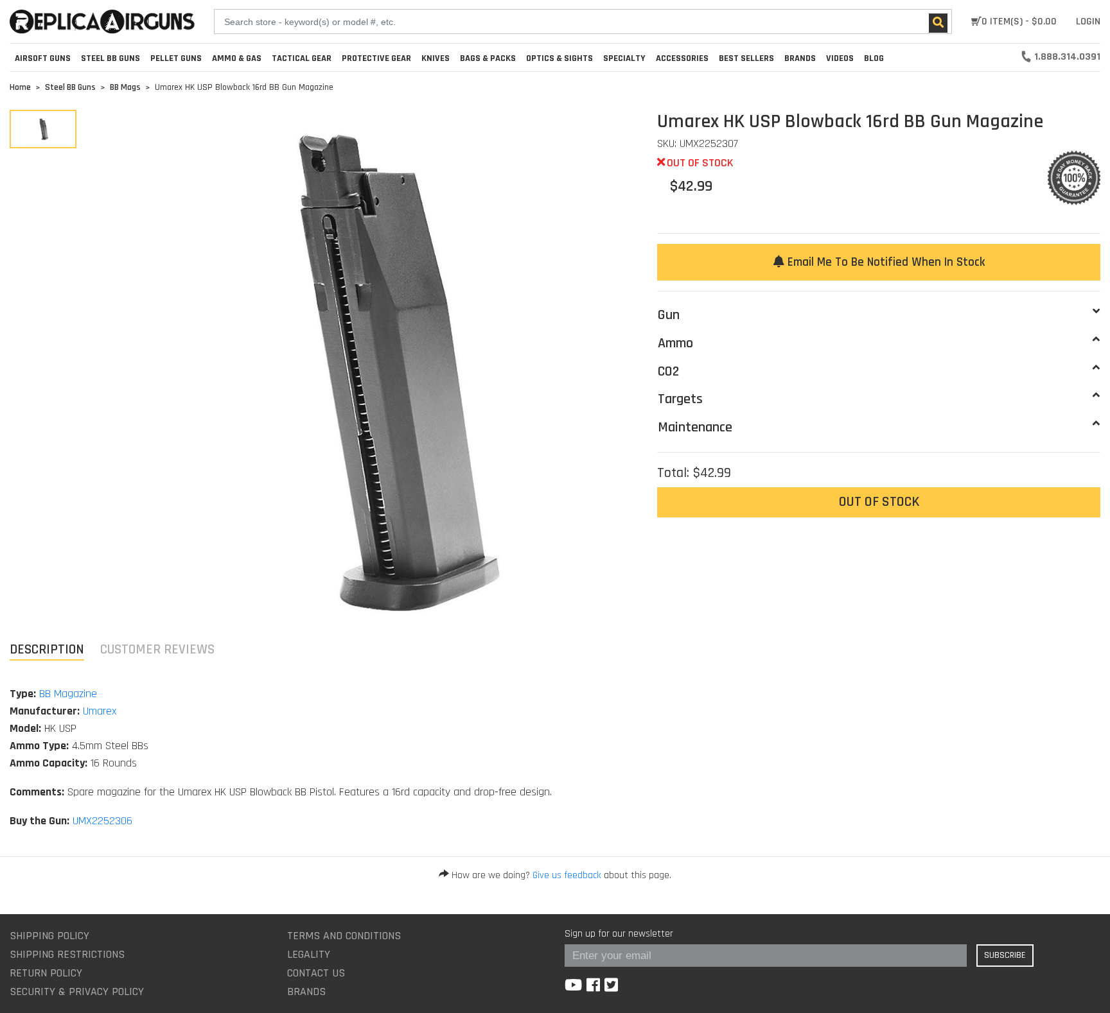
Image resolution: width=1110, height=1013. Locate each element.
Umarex (99, 711)
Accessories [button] (682, 58)
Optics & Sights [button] (559, 58)
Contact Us (316, 972)
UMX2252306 (102, 820)
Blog (874, 58)
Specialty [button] (624, 58)
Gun (669, 315)
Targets (680, 399)
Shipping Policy (49, 935)
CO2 (668, 372)
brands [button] (800, 58)
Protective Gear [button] (376, 58)
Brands (306, 991)
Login (1088, 21)
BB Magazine (68, 693)
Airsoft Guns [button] (43, 58)
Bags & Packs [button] (488, 58)
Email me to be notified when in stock (884, 262)
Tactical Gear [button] (301, 58)
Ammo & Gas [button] (236, 58)
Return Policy (46, 972)
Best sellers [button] (746, 58)
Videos (840, 58)
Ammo (675, 343)
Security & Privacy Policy (77, 991)
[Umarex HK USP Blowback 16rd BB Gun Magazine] (43, 129)
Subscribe (1005, 955)
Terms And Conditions (344, 935)
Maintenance (695, 428)
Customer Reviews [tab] (157, 649)
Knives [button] (435, 58)
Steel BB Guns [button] (110, 58)
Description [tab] (47, 649)
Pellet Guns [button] (176, 58)
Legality (308, 954)
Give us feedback (567, 875)
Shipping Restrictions (67, 954)
